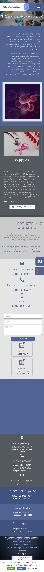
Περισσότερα (32, 568)
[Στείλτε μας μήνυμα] (22, 475)
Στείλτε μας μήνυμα (22, 480)
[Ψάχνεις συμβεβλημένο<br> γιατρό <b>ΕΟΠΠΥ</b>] (22, 362)
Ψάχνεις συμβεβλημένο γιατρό (22, 371)
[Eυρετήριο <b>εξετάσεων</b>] (22, 345)
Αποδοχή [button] (11, 568)
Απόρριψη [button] (21, 568)
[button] (38, 6)
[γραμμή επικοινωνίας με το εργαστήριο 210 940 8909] (40, 261)
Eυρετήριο (22, 352)
